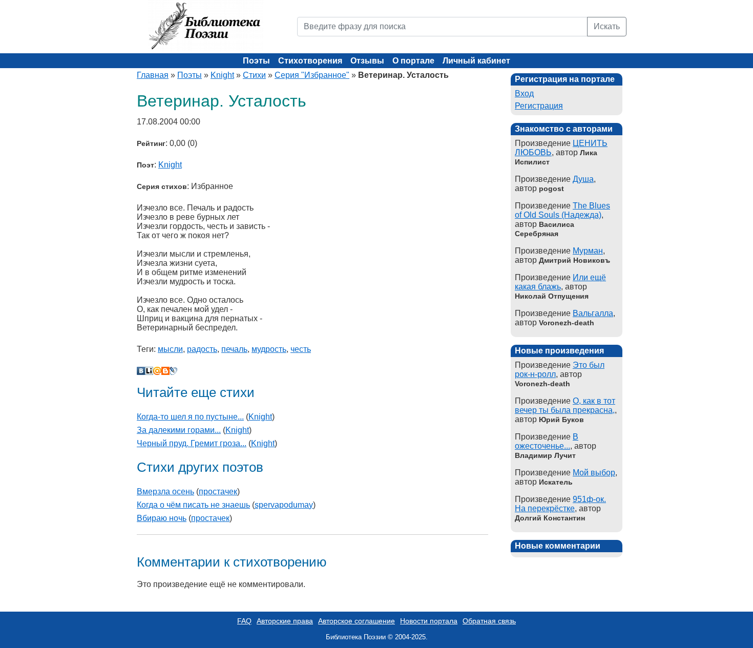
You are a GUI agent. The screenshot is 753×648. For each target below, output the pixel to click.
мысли (170, 349)
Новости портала (428, 621)
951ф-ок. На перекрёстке (560, 504)
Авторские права (285, 621)
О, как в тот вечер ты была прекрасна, (565, 405)
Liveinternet (149, 371)
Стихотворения (310, 60)
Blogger (165, 371)
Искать (607, 26)
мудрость (269, 349)
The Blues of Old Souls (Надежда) (562, 210)
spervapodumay (284, 504)
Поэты (256, 60)
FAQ (244, 621)
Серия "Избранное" (312, 75)
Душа (583, 179)
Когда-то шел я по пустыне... (190, 416)
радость (202, 349)
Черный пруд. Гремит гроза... (191, 443)
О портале (413, 60)
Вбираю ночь (161, 518)
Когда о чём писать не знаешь (193, 504)
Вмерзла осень (165, 491)
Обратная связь (489, 621)
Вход (524, 93)
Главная (153, 75)
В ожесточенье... (546, 441)
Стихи (254, 75)
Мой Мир (157, 371)
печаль (234, 349)
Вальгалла (593, 313)
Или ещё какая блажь (560, 282)
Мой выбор (594, 472)
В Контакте (141, 371)
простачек (218, 491)
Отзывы (367, 60)
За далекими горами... (179, 430)
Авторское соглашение (356, 621)
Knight (222, 75)
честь (300, 349)
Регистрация (539, 105)
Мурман (588, 250)
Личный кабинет (476, 60)
